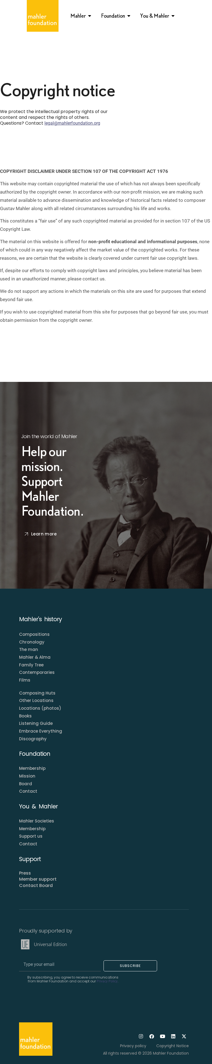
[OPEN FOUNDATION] (128, 15)
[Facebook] (152, 1036)
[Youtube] (162, 1036)
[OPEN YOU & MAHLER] (173, 15)
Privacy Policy (107, 981)
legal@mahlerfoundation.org (72, 123)
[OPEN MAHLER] (89, 15)
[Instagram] (141, 1036)
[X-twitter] (184, 1036)
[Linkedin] (173, 1036)
